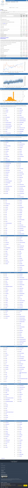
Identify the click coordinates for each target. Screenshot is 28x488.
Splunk (20, 445)
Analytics (21, 108)
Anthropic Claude (22, 184)
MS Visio (21, 149)
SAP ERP (7, 177)
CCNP (20, 382)
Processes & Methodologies (18, 309)
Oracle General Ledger (8, 163)
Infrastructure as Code (22, 127)
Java (6, 356)
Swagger (7, 300)
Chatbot (20, 142)
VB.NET (6, 376)
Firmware (21, 399)
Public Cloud (21, 291)
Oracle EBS (7, 175)
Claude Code (7, 242)
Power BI (21, 203)
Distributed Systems (22, 293)
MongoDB (21, 212)
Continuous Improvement (23, 339)
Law (20, 244)
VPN (6, 212)
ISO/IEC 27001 (7, 390)
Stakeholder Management (23, 120)
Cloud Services (16, 161)
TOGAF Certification (22, 356)
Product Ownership (22, 277)
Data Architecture (22, 117)
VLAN (6, 230)
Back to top (3, 458)
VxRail (6, 438)
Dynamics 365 (21, 177)
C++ (6, 379)
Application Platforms (3, 140)
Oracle (20, 431)
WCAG (6, 410)
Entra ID (20, 179)
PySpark (7, 291)
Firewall (7, 207)
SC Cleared (7, 120)
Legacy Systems (21, 288)
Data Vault (21, 214)
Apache (7, 147)
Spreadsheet (21, 147)
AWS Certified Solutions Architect (23, 378)
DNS (6, 214)
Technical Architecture (8, 124)
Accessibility (7, 394)
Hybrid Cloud (21, 295)
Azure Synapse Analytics (22, 186)
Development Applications (4, 235)
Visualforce (7, 293)
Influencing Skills (22, 249)
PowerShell (7, 365)
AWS (6, 115)
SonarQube (7, 244)
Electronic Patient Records (23, 226)
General (16, 235)
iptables (20, 401)
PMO (6, 408)
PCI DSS (7, 406)
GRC (6, 385)
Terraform (7, 277)
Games (20, 256)
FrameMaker (21, 154)
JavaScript (7, 367)
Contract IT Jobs (3, 465)
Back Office (21, 263)
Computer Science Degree (23, 360)
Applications (16, 140)
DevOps (20, 113)
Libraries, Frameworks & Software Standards (6, 272)
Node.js (7, 302)
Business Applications (3, 161)
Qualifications (16, 346)
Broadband (7, 205)
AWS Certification (22, 358)
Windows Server (8, 316)
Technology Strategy (8, 127)
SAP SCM (7, 193)
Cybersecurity (21, 330)
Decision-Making (21, 122)
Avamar (7, 431)
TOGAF (6, 129)
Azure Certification (22, 353)
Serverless (21, 175)
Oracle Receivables (8, 182)
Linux (6, 312)
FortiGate (7, 429)
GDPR (6, 392)
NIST (6, 387)
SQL (6, 349)
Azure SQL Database (22, 219)
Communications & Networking (4, 198)
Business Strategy (22, 129)
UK (0, 10)
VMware (20, 436)
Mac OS (7, 314)
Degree (20, 351)
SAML (6, 295)
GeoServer (7, 154)
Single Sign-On (7, 424)
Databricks (21, 424)
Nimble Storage (21, 454)
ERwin (6, 251)
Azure (6, 108)
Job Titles (4, 23)
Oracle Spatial (7, 156)
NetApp (20, 452)
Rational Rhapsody (8, 247)
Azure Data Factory (22, 193)
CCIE (20, 380)
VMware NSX (21, 394)
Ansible (7, 427)
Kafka (6, 307)
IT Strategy (21, 124)
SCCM (6, 443)
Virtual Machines (21, 385)
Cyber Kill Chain (21, 302)
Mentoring (21, 332)
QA (6, 403)
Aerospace (21, 267)
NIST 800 (7, 415)
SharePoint (7, 142)
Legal (20, 251)
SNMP (6, 228)
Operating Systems (3, 309)
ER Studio (7, 249)
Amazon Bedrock (22, 191)
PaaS (20, 182)
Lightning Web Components (9, 286)
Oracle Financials (8, 170)
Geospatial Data (21, 228)
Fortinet (20, 450)
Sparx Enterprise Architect (9, 186)
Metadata (21, 200)
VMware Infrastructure (22, 387)
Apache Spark (7, 149)
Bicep (6, 353)
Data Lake (21, 205)
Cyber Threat (21, 307)
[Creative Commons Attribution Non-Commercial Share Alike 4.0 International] (11, 476)
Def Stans (7, 417)
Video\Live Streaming (22, 300)
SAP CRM (7, 191)
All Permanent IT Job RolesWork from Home (4, 38)
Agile (20, 314)
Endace (6, 447)
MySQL (20, 221)
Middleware (7, 279)
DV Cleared (21, 365)
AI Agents (21, 286)
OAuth (6, 288)
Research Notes (3, 469)
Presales (21, 115)
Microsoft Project (22, 156)
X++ (6, 381)
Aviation (21, 270)
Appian (6, 158)
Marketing (21, 258)
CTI (6, 226)
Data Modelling (21, 131)
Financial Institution (22, 265)
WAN (6, 200)
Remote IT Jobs (3, 467)
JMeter (6, 256)
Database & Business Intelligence (18, 198)
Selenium (7, 263)
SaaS (20, 170)
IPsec (6, 219)
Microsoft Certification (22, 367)
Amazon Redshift (22, 230)
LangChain (7, 284)
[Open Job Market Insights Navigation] (26, 1)
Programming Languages (4, 346)
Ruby (6, 372)
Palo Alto (21, 429)
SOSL (6, 360)
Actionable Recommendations (9, 401)
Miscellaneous (16, 272)
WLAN (6, 221)
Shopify (7, 184)
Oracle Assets (7, 168)
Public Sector (21, 240)
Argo (6, 445)
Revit (20, 158)
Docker (20, 390)
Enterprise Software (22, 284)
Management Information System (24, 279)
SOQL (6, 358)
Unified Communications (9, 223)
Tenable (20, 443)
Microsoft (21, 422)
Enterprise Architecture (8, 122)
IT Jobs (2, 463)
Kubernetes (7, 422)
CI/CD (6, 131)
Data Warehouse (21, 207)
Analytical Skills (21, 247)
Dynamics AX (7, 179)
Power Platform (21, 168)
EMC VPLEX (7, 436)
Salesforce (21, 427)
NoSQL (20, 223)
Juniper (20, 447)
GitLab (6, 240)
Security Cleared (8, 117)
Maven (6, 258)
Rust (6, 374)
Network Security (8, 203)
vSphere (20, 392)
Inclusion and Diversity (22, 242)
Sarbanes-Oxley (7, 399)
